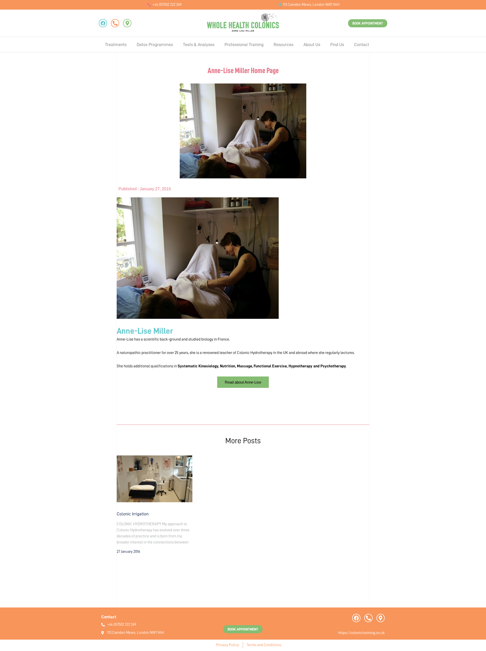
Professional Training (244, 44)
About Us (311, 44)
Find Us (337, 44)
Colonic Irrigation (133, 514)
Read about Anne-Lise (243, 382)
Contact (361, 44)
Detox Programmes (155, 44)
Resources (283, 44)
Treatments (116, 44)
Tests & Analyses (198, 44)
